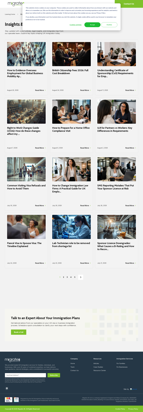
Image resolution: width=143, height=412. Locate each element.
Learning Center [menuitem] (10, 14)
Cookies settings (76, 25)
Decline (109, 25)
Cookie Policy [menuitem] (120, 409)
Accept (92, 25)
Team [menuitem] (72, 367)
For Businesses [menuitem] (122, 367)
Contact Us (129, 4)
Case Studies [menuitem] (98, 367)
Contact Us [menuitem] (74, 370)
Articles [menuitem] (96, 363)
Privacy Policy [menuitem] (133, 409)
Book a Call (18, 332)
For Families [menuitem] (121, 363)
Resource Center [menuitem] (99, 370)
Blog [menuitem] (22, 14)
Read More (39, 90)
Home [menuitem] (72, 363)
